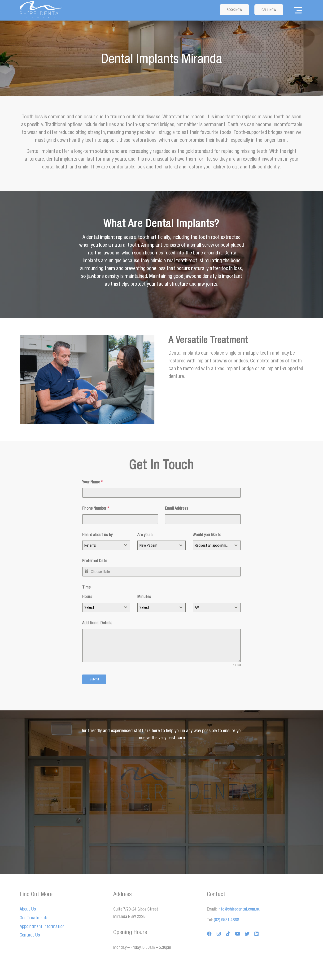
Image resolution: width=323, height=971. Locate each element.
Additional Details (97, 622)
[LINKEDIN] (256, 934)
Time (86, 586)
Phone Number (95, 508)
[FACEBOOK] (209, 934)
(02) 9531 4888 (226, 919)
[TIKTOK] (228, 934)
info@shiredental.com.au (239, 909)
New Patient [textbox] (148, 545)
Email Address (176, 508)
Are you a (145, 534)
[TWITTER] (247, 934)
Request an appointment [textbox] (213, 545)
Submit (94, 679)
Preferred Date (94, 560)
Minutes (144, 596)
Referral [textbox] (90, 545)
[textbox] (102, 607)
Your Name (92, 481)
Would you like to (207, 534)
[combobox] (106, 545)
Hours (87, 596)
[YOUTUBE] (237, 934)
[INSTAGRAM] (218, 934)
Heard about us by (97, 534)
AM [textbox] (197, 607)
